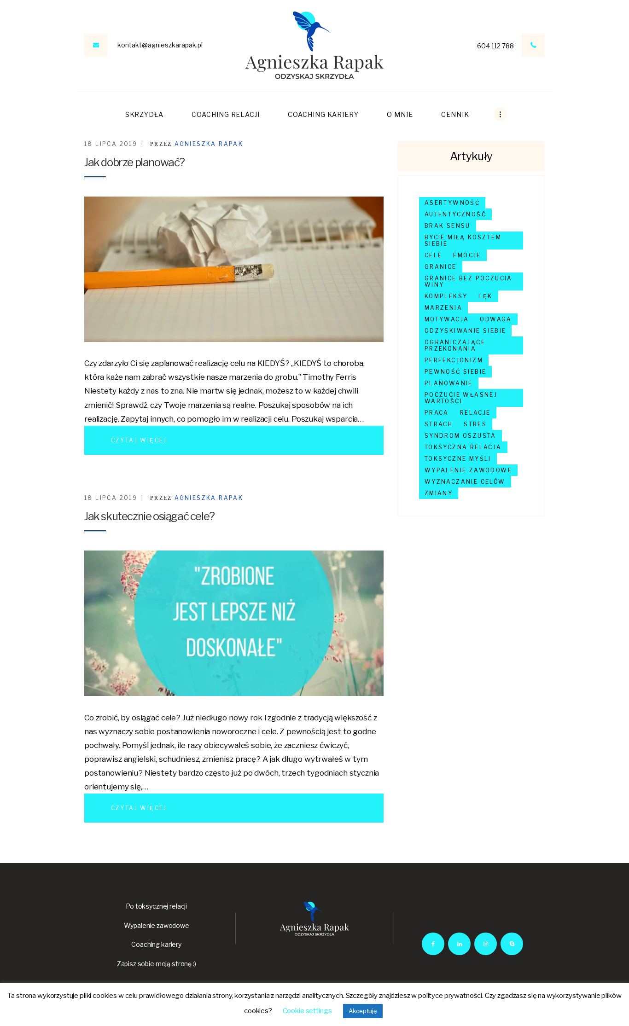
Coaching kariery (156, 944)
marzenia (443, 307)
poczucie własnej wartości (461, 398)
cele (434, 255)
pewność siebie (456, 371)
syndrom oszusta (460, 435)
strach (439, 424)
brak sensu (448, 225)
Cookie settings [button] (307, 1011)
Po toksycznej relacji (156, 906)
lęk (485, 296)
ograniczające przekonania (455, 345)
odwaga (496, 319)
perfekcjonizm (454, 360)
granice (441, 266)
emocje (467, 255)
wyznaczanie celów (465, 481)
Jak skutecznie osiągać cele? (149, 516)
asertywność (452, 202)
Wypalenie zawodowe (156, 925)
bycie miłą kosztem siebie (463, 240)
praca (437, 412)
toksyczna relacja (463, 447)
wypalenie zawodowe (468, 470)
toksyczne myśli (458, 458)
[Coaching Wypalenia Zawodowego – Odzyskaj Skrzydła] (314, 46)
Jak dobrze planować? (134, 162)
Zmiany (439, 493)
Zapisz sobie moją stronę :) (156, 964)
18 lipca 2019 (110, 143)
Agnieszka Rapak (209, 143)
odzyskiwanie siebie (466, 330)
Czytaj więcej (139, 440)
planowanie (449, 383)
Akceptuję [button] (363, 1010)
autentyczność (455, 214)
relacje (475, 412)
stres (475, 424)
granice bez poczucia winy (469, 281)
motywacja (447, 319)
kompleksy (446, 296)
